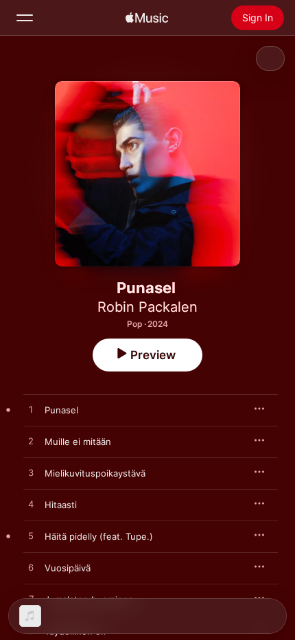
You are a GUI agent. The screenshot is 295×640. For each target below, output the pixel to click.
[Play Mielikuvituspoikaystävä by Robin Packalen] (31, 473)
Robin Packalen (147, 307)
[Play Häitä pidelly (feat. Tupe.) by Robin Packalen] (31, 536)
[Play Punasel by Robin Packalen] (31, 410)
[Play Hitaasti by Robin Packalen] (31, 505)
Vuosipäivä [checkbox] (68, 567)
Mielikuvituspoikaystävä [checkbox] (95, 473)
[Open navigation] (25, 18)
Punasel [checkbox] (61, 409)
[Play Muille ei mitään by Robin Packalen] (31, 441)
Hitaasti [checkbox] (61, 504)
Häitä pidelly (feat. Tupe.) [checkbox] (99, 536)
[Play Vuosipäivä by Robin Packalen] (31, 568)
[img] (147, 18)
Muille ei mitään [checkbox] (78, 441)
